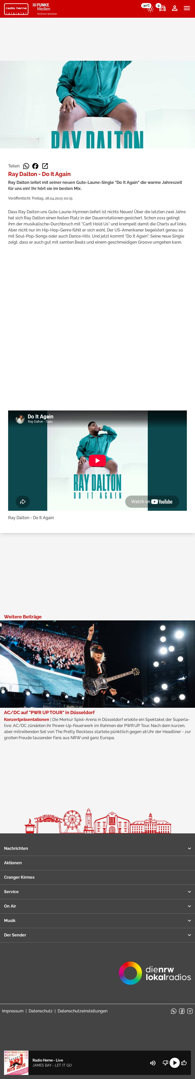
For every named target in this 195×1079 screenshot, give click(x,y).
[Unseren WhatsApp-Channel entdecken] (174, 1011)
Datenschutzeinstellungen (82, 1011)
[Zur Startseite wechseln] (16, 9)
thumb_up (184, 1063)
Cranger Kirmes (19, 877)
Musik (9, 920)
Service (11, 891)
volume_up (152, 1063)
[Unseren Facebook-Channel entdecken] (182, 1011)
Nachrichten (16, 848)
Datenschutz (41, 1011)
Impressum (13, 1011)
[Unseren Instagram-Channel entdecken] (190, 1011)
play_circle (175, 1063)
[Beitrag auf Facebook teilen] (35, 166)
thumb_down (165, 1063)
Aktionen (13, 862)
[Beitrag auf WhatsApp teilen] (26, 166)
